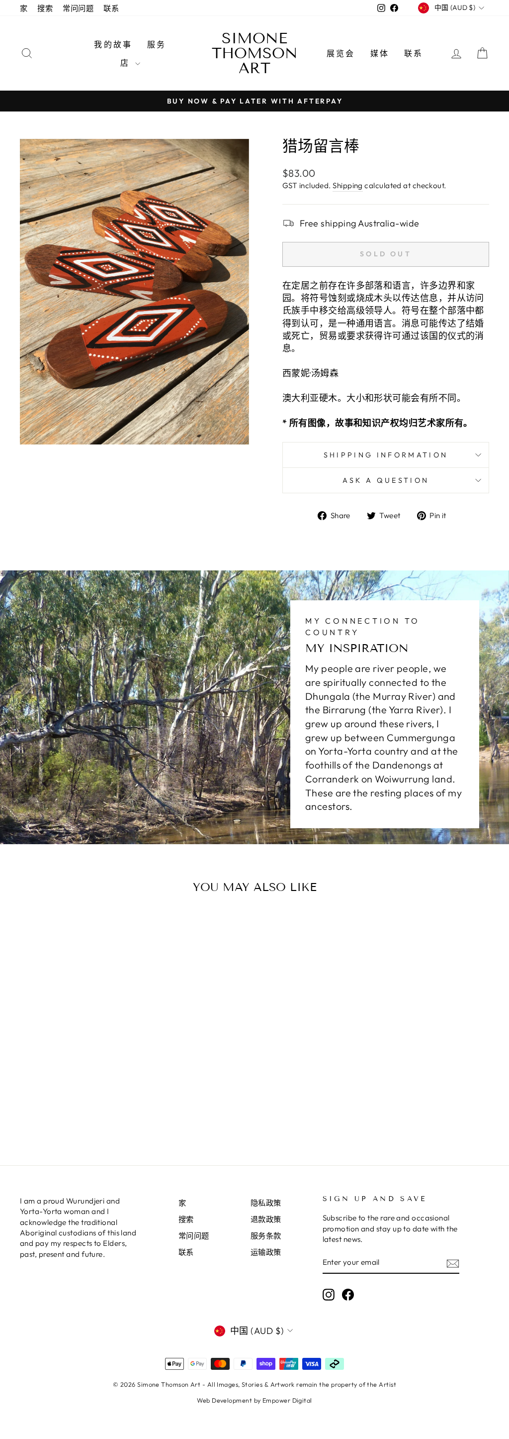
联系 (111, 8)
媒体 (379, 53)
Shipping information (386, 454)
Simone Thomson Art (255, 53)
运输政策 (266, 1252)
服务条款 (266, 1235)
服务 (156, 44)
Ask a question (385, 480)
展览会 (341, 53)
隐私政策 (266, 1203)
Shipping (348, 185)
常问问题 (78, 8)
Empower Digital (287, 1400)
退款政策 (266, 1219)
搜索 (45, 8)
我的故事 (113, 44)
